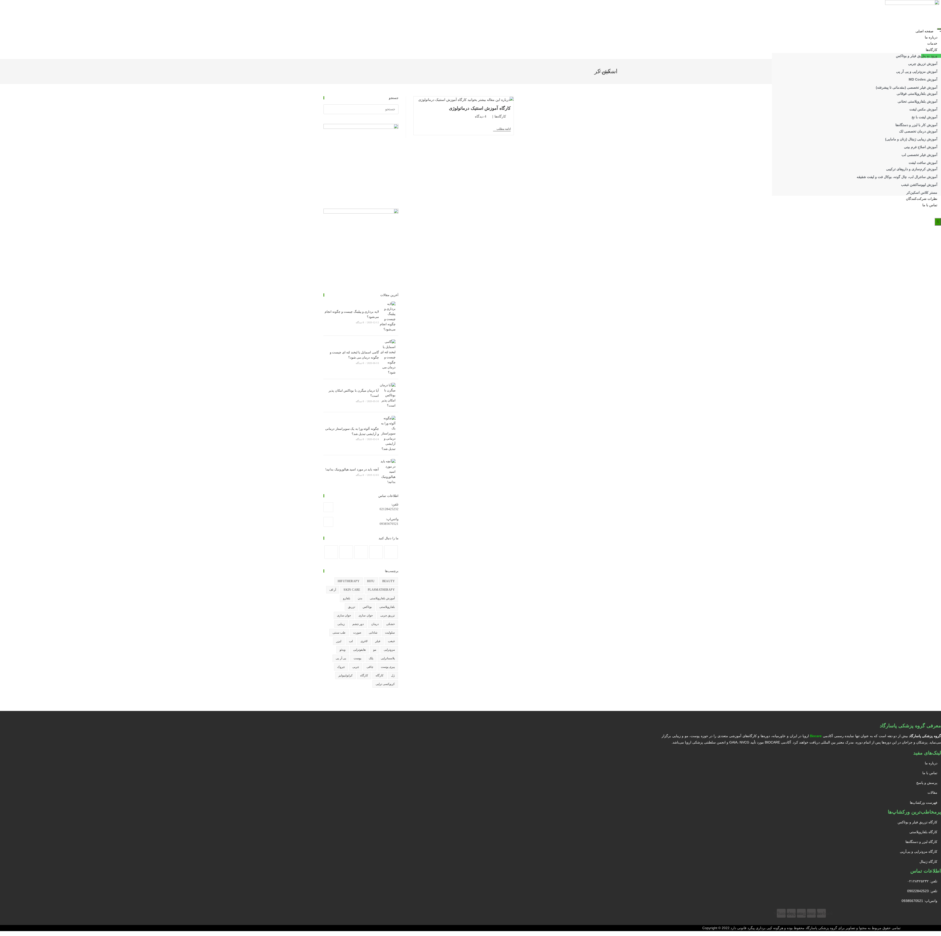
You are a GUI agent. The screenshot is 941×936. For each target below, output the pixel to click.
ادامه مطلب (502, 129)
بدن (360, 598)
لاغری (364, 641)
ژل (393, 675)
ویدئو (343, 649)
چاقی (370, 667)
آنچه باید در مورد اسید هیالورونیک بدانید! (352, 469)
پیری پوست (388, 667)
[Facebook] (391, 552)
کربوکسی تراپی (385, 684)
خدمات (932, 43)
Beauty (388, 581)
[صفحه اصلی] (616, 71)
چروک (341, 667)
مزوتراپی (389, 649)
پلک (371, 658)
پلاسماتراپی (388, 658)
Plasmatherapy (381, 589)
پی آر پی (341, 658)
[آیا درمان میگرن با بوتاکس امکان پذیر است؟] (387, 395)
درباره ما (931, 37)
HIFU (371, 581)
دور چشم (358, 624)
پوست (357, 658)
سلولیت (390, 632)
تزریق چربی (387, 615)
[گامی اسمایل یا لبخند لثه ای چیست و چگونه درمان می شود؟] (387, 357)
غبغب (391, 641)
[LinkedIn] (361, 552)
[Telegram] (331, 552)
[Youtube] (346, 552)
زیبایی (341, 624)
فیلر (377, 641)
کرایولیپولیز (345, 675)
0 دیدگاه (360, 322)
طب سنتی (339, 632)
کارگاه (380, 675)
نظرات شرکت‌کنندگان (921, 199)
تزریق (351, 607)
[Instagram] (376, 552)
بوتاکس (367, 607)
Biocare (816, 736)
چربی (355, 667)
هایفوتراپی (359, 649)
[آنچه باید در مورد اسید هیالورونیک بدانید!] (387, 471)
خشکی (390, 624)
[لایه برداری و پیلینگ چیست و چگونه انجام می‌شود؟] (387, 316)
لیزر (338, 641)
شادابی (373, 632)
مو (374, 649)
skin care (352, 589)
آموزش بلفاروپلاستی (382, 598)
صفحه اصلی (924, 31)
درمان (375, 624)
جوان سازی (365, 615)
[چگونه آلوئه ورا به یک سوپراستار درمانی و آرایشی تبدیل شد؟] (387, 434)
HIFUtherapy (348, 581)
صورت (357, 632)
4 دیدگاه (480, 116)
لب (351, 641)
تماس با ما (929, 205)
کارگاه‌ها (931, 50)
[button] (931, 56)
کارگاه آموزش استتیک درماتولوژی (480, 108)
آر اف (332, 589)
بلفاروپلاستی (387, 607)
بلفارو (346, 598)
